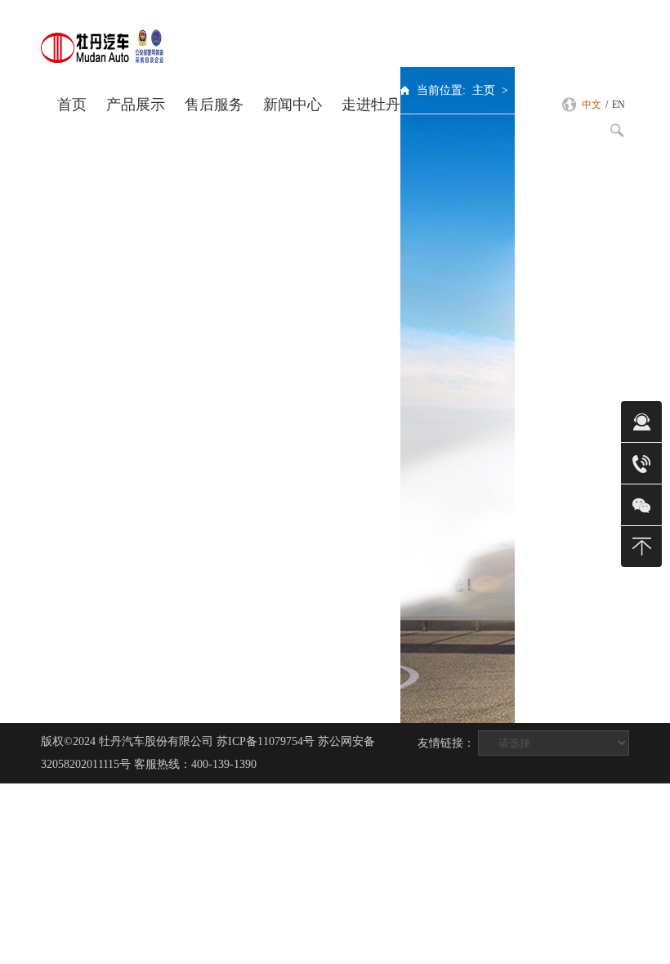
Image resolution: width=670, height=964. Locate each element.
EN (618, 104)
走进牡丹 (371, 104)
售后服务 (214, 104)
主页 (483, 90)
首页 (72, 104)
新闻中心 (292, 104)
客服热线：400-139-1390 (195, 764)
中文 (591, 104)
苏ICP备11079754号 (266, 741)
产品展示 (135, 104)
